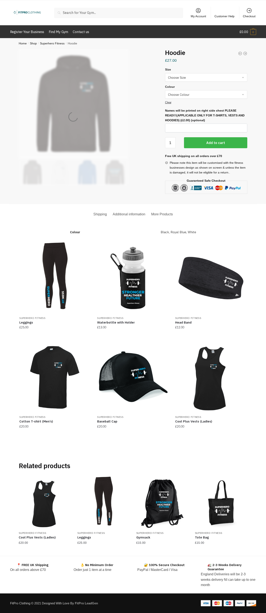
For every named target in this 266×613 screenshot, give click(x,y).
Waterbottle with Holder (116, 322)
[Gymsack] (162, 503)
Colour (170, 86)
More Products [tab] (162, 214)
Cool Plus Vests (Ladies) (193, 421)
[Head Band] (211, 278)
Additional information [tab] (129, 214)
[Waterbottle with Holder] (133, 278)
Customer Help (224, 16)
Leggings (26, 322)
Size (168, 69)
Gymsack (143, 537)
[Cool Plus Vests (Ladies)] (211, 377)
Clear (168, 102)
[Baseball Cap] (240, 54)
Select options (55, 336)
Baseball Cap (107, 421)
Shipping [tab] (100, 214)
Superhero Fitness (52, 43)
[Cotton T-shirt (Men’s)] (55, 377)
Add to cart (215, 143)
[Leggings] (55, 278)
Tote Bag (202, 537)
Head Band (183, 322)
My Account (198, 16)
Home (23, 43)
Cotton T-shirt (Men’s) (36, 421)
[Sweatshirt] (245, 54)
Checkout (249, 16)
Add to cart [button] (133, 336)
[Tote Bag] (221, 503)
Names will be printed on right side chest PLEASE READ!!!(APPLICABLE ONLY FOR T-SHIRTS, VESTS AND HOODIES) (205, 115)
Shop (33, 43)
